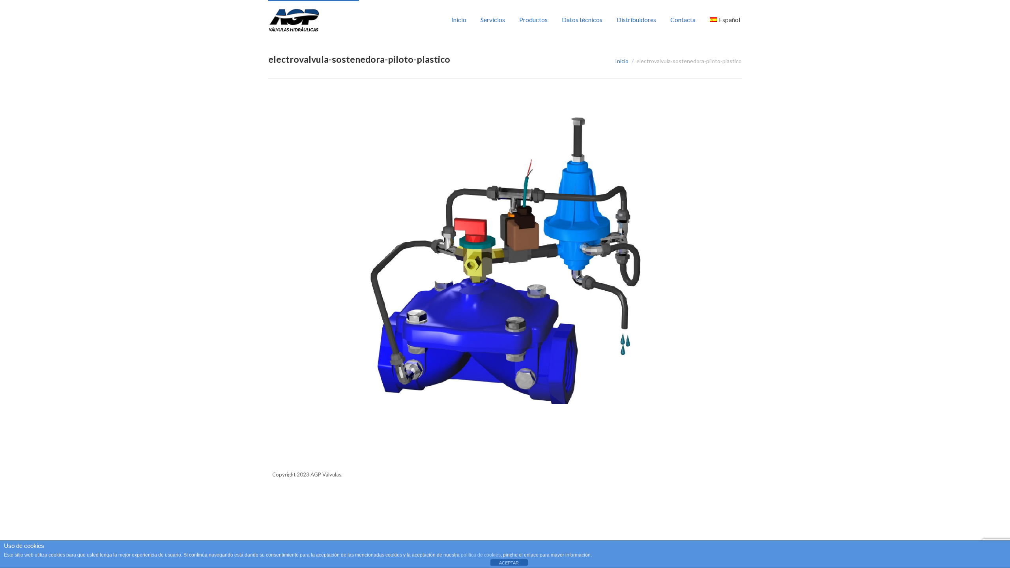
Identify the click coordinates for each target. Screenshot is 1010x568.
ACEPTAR (509, 563)
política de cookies (481, 555)
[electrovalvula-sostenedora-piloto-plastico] (505, 268)
